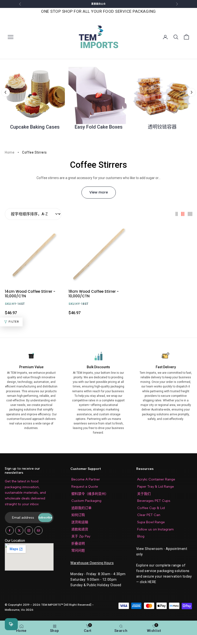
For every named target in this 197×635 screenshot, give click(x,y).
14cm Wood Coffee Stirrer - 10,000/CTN (30, 294)
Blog (140, 536)
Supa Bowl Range (151, 522)
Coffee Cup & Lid (151, 508)
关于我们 (144, 494)
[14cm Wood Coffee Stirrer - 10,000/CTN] (35, 255)
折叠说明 (78, 544)
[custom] (10, 530)
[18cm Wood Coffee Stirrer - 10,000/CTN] (98, 255)
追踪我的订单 (81, 508)
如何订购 (78, 515)
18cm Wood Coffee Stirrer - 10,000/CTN (93, 294)
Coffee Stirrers (34, 152)
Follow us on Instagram (155, 529)
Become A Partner (85, 479)
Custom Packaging (86, 501)
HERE (152, 582)
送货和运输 (79, 522)
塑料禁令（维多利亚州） (89, 494)
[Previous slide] (5, 92)
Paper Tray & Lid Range (155, 487)
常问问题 (78, 550)
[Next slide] (191, 92)
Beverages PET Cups (153, 501)
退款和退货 (79, 529)
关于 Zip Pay (80, 536)
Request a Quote (84, 487)
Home (9, 152)
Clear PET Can (148, 515)
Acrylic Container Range (156, 479)
